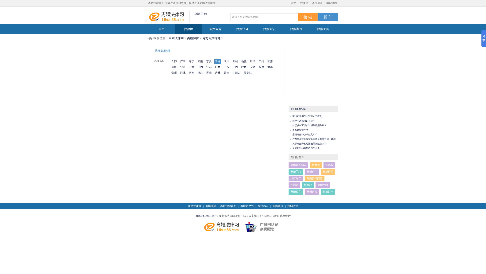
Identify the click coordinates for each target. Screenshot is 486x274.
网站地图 (331, 3)
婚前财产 (295, 178)
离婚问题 (215, 29)
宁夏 (209, 61)
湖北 (200, 72)
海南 (270, 67)
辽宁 (191, 61)
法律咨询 (317, 3)
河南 (191, 72)
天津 (226, 72)
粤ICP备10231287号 (207, 215)
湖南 (209, 72)
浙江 (252, 61)
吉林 (217, 72)
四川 (226, 61)
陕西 (244, 67)
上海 (191, 67)
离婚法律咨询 (228, 206)
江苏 (209, 67)
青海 (217, 61)
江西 (200, 67)
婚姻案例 (296, 29)
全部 (174, 61)
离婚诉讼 (328, 171)
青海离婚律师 (211, 38)
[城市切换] (200, 13)
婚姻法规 (242, 29)
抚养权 (329, 165)
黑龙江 (248, 72)
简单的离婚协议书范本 (303, 120)
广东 (182, 61)
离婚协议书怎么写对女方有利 (307, 116)
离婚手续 (295, 171)
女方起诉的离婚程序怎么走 (306, 148)
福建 (261, 67)
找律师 (304, 3)
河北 (182, 72)
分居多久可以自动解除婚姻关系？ (309, 125)
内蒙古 (237, 72)
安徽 (252, 67)
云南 (200, 61)
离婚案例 (278, 206)
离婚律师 (193, 38)
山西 (235, 67)
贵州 (174, 72)
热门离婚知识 (299, 109)
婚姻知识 (269, 29)
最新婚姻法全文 (300, 130)
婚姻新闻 (323, 29)
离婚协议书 (247, 206)
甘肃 (270, 61)
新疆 (244, 61)
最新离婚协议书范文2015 (304, 134)
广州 (261, 61)
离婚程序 (312, 171)
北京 (182, 67)
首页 (293, 3)
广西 (217, 67)
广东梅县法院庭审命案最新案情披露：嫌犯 (314, 139)
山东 (226, 67)
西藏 (235, 61)
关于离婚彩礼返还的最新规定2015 (309, 143)
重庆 (174, 67)
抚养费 (316, 165)
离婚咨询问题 (298, 165)
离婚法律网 (176, 38)
